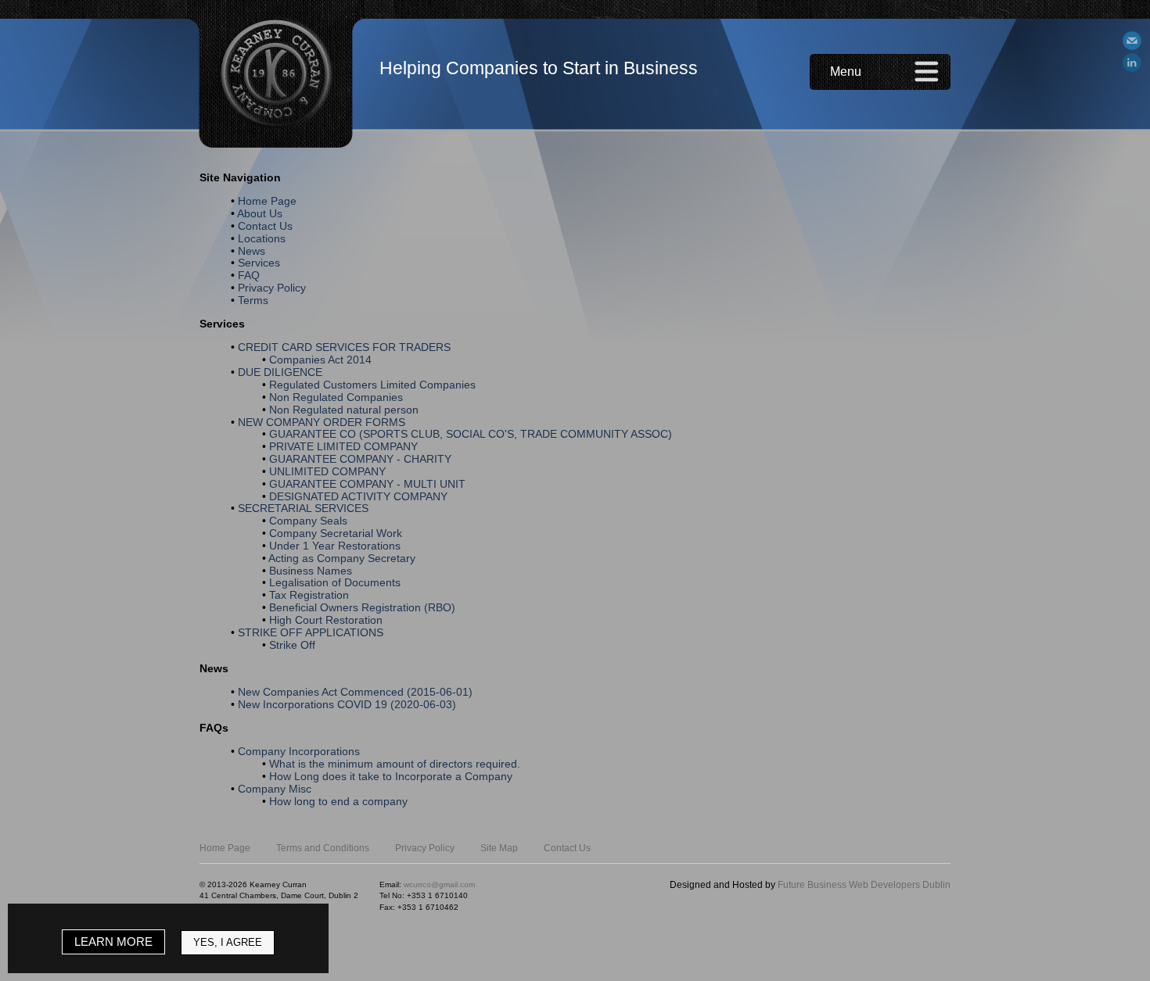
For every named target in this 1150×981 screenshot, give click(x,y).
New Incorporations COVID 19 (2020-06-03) (347, 704)
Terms (253, 300)
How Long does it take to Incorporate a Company (390, 776)
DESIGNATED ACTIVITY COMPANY (358, 496)
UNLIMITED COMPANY (327, 471)
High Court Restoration (326, 620)
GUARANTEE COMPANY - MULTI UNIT (367, 484)
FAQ (249, 275)
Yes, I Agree (227, 942)
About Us (259, 213)
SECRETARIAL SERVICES (303, 508)
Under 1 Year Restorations (335, 545)
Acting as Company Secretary (341, 558)
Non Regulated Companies (336, 397)
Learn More (113, 941)
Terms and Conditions (322, 848)
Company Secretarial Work (335, 533)
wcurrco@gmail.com (439, 884)
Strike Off (292, 645)
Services (259, 262)
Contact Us (265, 226)
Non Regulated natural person (344, 409)
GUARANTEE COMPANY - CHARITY (360, 459)
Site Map (499, 848)
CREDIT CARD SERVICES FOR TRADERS (344, 347)
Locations (262, 238)
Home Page (267, 201)
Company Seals (308, 520)
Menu (845, 71)
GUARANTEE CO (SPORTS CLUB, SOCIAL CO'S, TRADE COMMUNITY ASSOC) (470, 434)
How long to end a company (338, 801)
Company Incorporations (299, 751)
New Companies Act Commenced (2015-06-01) (355, 692)
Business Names (310, 570)
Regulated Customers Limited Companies (372, 384)
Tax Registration (309, 595)
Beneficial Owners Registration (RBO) (362, 607)
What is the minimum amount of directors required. (394, 763)
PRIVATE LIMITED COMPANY (343, 446)
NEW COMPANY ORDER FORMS (321, 422)
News (251, 251)
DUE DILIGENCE (280, 372)
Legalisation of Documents (335, 582)
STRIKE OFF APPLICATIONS (310, 632)
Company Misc (274, 788)
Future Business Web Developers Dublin (864, 885)
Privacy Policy (272, 287)
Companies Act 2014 (320, 359)
